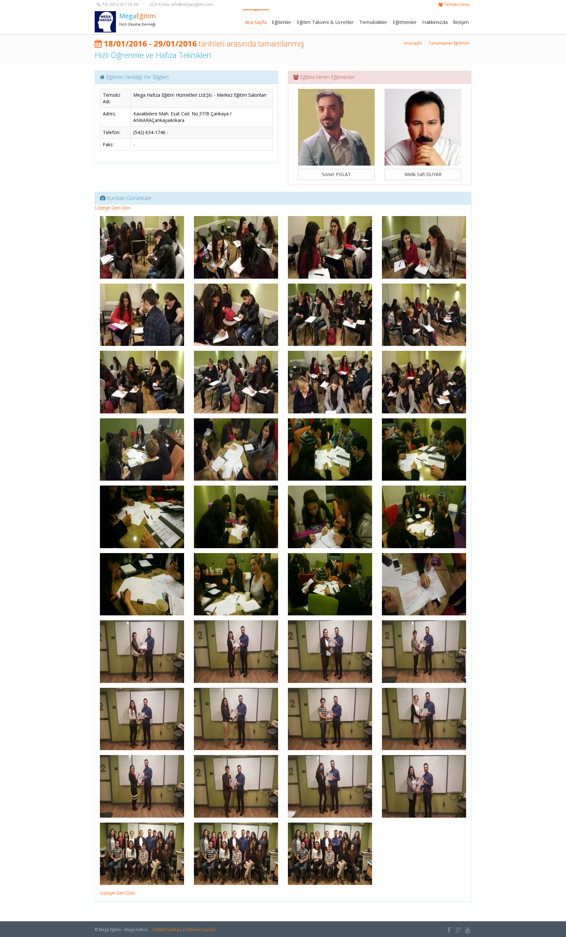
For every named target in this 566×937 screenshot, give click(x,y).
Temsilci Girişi (457, 4)
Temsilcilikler (373, 22)
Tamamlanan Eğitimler (449, 43)
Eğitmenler (405, 22)
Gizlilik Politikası (167, 929)
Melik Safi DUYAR (423, 174)
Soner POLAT (336, 174)
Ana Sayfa (256, 22)
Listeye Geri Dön (112, 208)
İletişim (461, 22)
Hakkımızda (435, 22)
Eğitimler (282, 22)
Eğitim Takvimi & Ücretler (325, 22)
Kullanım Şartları (201, 929)
